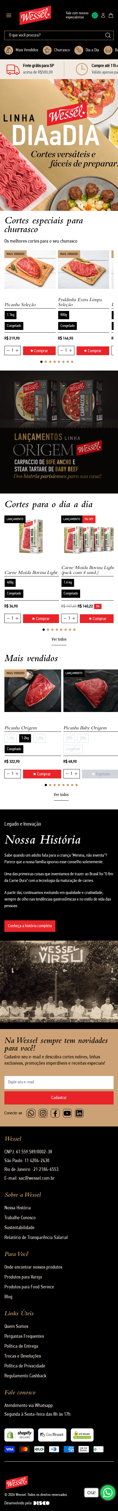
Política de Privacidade (24, 1366)
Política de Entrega (21, 1346)
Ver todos (59, 639)
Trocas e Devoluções (22, 1356)
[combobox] (59, 35)
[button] (24, 188)
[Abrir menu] (8, 15)
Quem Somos (16, 1326)
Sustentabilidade (19, 1228)
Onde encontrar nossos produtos (33, 1267)
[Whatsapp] (31, 1113)
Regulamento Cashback (25, 1376)
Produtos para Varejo (23, 1277)
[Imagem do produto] (30, 269)
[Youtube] (67, 1113)
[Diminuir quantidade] (8, 350)
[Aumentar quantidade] (17, 350)
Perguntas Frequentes (24, 1336)
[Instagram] (43, 1113)
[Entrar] (103, 15)
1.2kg (25, 738)
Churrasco (62, 50)
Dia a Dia (92, 50)
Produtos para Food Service (29, 1287)
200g (69, 738)
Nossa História (17, 1208)
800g (63, 315)
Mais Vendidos (27, 50)
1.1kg (10, 315)
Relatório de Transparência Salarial (36, 1237)
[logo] (35, 15)
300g (83, 738)
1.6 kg (68, 583)
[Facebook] (55, 1113)
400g (10, 583)
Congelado (14, 326)
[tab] (41, 362)
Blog (8, 1297)
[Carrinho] (111, 15)
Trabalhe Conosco (20, 1218)
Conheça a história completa (30, 926)
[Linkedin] (79, 1113)
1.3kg (39, 738)
